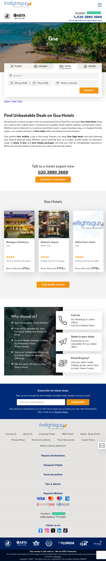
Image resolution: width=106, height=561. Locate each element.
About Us (27, 434)
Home (7, 101)
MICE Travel (67, 434)
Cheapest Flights (53, 465)
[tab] (16, 66)
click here (57, 556)
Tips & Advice (53, 484)
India (14, 101)
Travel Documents (66, 439)
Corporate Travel (47, 434)
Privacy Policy (61, 412)
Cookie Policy (88, 439)
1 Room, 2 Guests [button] (69, 83)
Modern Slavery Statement (53, 445)
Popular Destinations (53, 455)
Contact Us (11, 434)
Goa (20, 101)
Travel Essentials (53, 474)
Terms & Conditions (41, 439)
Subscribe (78, 402)
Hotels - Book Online (90, 434)
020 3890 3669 (53, 172)
